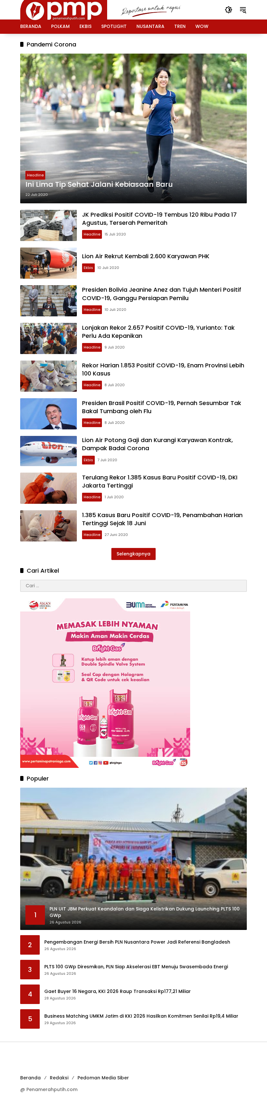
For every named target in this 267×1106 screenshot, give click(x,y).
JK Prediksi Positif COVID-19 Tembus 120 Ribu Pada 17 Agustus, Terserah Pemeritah (159, 218)
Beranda (30, 1077)
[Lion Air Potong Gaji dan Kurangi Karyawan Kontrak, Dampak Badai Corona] (48, 451)
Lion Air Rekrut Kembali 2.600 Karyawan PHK (145, 256)
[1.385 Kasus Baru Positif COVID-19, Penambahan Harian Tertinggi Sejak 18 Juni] (48, 525)
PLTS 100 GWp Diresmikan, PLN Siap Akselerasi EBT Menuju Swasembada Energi (136, 967)
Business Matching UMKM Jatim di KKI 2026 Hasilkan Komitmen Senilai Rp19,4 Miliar (141, 1016)
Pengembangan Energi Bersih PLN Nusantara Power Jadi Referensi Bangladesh (137, 942)
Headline (35, 175)
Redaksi (59, 1077)
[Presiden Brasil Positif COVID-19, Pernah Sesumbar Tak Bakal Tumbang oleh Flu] (48, 413)
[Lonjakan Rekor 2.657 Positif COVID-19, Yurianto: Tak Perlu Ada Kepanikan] (48, 338)
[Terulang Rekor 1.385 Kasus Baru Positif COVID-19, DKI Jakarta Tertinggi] (48, 488)
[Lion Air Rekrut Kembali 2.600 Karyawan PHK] (48, 263)
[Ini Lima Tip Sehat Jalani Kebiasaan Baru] (133, 128)
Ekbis (88, 267)
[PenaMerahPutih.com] (109, 9)
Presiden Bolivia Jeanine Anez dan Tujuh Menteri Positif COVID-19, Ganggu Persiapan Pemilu (161, 294)
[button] (228, 10)
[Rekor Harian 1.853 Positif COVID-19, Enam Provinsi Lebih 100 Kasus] (48, 376)
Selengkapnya (133, 554)
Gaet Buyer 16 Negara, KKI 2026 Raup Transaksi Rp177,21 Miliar (117, 991)
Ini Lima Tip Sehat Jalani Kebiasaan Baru (99, 184)
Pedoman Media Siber (103, 1077)
